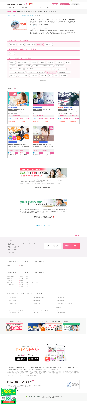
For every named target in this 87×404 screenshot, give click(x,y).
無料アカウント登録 (70, 246)
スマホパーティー (51, 72)
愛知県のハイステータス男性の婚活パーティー (66, 303)
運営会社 (9, 385)
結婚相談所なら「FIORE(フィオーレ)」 (61, 0)
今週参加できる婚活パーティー (14, 247)
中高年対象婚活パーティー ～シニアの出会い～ (38, 69)
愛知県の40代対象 (12, 303)
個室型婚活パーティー (64, 72)
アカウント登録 (65, 4)
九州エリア (9, 286)
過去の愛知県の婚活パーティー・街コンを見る (43, 225)
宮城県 (27, 276)
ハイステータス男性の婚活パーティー (43, 65)
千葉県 (27, 278)
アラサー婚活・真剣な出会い (17, 72)
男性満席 (34, 62)
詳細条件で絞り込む (44, 80)
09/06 (40, 44)
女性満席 (42, 62)
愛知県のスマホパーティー (62, 310)
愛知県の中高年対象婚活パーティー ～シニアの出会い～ (65, 307)
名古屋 (12, 53)
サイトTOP (9, 240)
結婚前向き (13, 75)
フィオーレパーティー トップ (12, 15)
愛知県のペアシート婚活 (37, 312)
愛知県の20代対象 (36, 300)
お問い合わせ (75, 4)
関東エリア (9, 278)
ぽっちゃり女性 (60, 65)
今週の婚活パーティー (27, 7)
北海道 (21, 276)
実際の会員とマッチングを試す (43, 187)
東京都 (21, 278)
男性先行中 (50, 62)
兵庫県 (32, 282)
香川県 (27, 284)
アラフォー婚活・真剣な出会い (35, 72)
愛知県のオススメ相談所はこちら (43, 217)
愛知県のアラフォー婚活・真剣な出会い (41, 310)
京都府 (27, 282)
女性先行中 (59, 62)
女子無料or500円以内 (23, 62)
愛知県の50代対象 (36, 303)
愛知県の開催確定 (12, 297)
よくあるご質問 (76, 7)
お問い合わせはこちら (52, 246)
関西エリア (9, 282)
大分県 (27, 286)
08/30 (21, 44)
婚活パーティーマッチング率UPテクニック (30, 243)
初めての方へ (12, 7)
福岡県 (21, 286)
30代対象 (12, 65)
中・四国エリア (10, 284)
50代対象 (28, 65)
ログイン (55, 4)
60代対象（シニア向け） (59, 69)
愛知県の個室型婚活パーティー (15, 312)
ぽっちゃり (63, 75)
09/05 (30, 44)
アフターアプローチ (12, 244)
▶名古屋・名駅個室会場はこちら (37, 25)
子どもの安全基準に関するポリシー (14, 386)
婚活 (56, 75)
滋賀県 (37, 282)
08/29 (12, 44)
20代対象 (68, 62)
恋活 (50, 75)
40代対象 (20, 65)
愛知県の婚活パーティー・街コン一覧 (28, 15)
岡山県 (21, 284)
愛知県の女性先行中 (13, 300)
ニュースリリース (11, 251)
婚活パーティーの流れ (44, 7)
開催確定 (12, 62)
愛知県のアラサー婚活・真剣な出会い (16, 310)
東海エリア (9, 280)
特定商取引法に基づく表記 (25, 385)
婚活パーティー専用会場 (12, 249)
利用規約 (15, 385)
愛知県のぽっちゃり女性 (13, 306)
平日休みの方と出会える (16, 69)
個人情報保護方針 (37, 385)
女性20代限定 (33, 75)
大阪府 (21, 282)
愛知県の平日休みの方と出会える (39, 306)
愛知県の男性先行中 (61, 297)
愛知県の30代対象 (60, 300)
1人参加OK (43, 75)
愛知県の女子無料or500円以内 (39, 297)
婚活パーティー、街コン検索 (13, 246)
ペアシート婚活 (23, 75)
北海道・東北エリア (11, 276)
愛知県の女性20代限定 (61, 312)
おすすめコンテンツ (60, 7)
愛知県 (21, 280)
